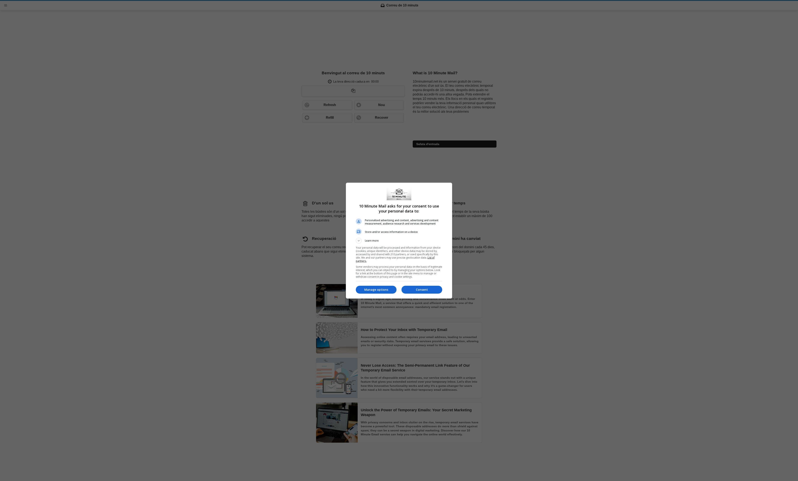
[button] (399, 241)
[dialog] (399, 241)
